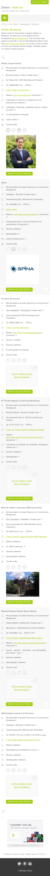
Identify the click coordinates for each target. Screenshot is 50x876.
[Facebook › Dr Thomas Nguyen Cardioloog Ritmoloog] (13, 467)
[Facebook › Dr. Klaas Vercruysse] (13, 360)
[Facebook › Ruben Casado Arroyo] (13, 130)
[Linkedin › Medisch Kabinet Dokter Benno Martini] (19, 673)
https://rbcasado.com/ (21, 95)
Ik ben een (39, 2)
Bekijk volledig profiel (19, 174)
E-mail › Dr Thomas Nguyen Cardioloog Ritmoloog (25, 430)
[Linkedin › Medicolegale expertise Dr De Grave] (19, 770)
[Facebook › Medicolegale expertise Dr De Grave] (13, 770)
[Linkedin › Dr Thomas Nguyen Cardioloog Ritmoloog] (19, 467)
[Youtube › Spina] (24, 249)
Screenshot (37, 95)
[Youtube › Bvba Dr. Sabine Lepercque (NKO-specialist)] (24, 567)
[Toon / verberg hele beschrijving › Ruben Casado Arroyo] (27, 101)
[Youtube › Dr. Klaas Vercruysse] (24, 360)
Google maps (33, 75)
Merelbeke (25, 519)
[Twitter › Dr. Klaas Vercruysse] (8, 360)
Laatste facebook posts (16, 239)
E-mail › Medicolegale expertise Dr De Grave (23, 740)
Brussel (24, 412)
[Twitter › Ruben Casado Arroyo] (8, 130)
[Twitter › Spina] (8, 249)
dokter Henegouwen (19, 38)
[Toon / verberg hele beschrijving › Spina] (27, 223)
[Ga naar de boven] (46, 174)
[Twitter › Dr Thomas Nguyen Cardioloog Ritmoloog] (8, 467)
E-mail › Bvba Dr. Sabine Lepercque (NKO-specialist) (26, 537)
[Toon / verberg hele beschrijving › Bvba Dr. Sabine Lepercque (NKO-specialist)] (27, 546)
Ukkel (23, 75)
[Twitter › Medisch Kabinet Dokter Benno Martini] (8, 673)
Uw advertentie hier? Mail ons (25, 845)
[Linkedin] (30, 864)
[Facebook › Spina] (13, 249)
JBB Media (22, 870)
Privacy (29, 870)
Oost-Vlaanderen (12, 310)
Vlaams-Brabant (12, 623)
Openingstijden (13, 234)
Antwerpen (10, 194)
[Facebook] (25, 864)
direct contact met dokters (15, 44)
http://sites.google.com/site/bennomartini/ (29, 643)
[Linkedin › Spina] (19, 249)
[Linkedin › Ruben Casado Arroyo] (19, 130)
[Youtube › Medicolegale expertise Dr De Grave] (24, 770)
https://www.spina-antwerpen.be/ (25, 214)
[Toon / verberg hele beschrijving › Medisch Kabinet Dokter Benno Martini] (27, 651)
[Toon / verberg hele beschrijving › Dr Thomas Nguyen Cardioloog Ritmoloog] (27, 446)
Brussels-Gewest (12, 75)
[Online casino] (25, 820)
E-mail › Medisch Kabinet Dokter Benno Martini (24, 638)
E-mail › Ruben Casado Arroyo (17, 90)
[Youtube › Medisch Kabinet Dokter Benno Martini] (24, 673)
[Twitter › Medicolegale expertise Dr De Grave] (8, 770)
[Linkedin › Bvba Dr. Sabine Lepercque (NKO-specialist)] (19, 567)
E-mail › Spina (11, 209)
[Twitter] (19, 864)
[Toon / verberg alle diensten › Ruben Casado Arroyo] (27, 108)
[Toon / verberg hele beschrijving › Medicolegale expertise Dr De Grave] (27, 750)
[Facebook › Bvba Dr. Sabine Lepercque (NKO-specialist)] (13, 567)
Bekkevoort (24, 623)
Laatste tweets (13, 120)
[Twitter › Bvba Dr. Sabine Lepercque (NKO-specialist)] (8, 567)
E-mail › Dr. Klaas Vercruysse (17, 328)
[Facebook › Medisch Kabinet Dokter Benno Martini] (13, 673)
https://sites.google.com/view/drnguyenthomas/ (24, 437)
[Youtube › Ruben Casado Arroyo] (24, 130)
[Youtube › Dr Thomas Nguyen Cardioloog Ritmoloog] (24, 467)
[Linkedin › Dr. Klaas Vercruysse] (19, 360)
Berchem (19, 194)
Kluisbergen (25, 310)
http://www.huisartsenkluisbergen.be (27, 333)
